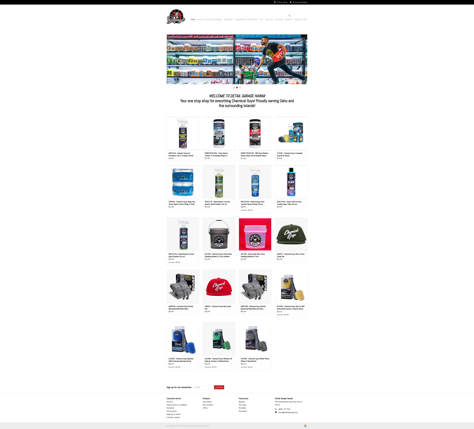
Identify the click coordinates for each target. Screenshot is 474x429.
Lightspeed (206, 426)
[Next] (302, 59)
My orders (242, 405)
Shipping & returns (174, 414)
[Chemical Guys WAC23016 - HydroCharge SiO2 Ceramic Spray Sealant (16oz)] (255, 182)
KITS (261, 19)
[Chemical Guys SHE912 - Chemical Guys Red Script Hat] (219, 287)
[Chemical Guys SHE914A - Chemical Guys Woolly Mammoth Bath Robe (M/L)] (183, 287)
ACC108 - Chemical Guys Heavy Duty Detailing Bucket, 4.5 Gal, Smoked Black (218, 255)
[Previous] (171, 59)
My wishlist (243, 411)
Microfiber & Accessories (246, 19)
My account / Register (300, 2)
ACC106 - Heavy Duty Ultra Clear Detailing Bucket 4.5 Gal (253, 255)
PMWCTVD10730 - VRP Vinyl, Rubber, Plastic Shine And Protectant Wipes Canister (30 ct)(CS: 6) (254, 154)
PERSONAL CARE (300, 19)
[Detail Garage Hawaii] (176, 17)
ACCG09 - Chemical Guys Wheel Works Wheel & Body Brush (255, 360)
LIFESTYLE (269, 19)
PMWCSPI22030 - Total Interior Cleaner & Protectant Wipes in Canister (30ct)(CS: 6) (216, 154)
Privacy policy (172, 411)
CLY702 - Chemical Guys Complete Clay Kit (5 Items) (290, 154)
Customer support (173, 417)
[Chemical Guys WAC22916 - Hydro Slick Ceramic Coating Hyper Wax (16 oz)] (291, 182)
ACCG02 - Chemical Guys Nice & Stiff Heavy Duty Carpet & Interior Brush (290, 307)
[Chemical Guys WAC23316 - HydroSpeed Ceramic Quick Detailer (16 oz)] (183, 234)
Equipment (228, 19)
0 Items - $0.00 (282, 2)
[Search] (290, 16)
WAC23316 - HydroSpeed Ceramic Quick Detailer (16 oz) (181, 255)
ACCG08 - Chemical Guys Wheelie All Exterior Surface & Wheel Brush (218, 360)
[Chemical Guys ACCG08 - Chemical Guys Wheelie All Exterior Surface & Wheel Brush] (219, 339)
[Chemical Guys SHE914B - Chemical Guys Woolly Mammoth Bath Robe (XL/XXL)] (255, 287)
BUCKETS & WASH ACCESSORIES (209, 19)
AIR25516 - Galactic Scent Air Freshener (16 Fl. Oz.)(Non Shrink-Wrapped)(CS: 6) (181, 154)
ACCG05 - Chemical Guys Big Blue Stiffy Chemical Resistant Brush (181, 360)
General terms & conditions (177, 405)
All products (207, 402)
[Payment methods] (304, 426)
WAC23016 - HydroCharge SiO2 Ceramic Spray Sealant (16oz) (253, 203)
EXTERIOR (279, 19)
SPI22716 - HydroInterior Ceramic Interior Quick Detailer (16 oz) (217, 203)
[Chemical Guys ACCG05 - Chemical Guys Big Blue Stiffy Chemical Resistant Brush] (183, 339)
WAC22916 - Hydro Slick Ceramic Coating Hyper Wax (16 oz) (289, 203)
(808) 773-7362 (284, 409)
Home (193, 19)
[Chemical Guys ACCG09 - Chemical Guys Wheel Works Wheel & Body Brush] (255, 339)
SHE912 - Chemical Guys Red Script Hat (218, 307)
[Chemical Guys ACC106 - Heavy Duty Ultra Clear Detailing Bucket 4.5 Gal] (255, 234)
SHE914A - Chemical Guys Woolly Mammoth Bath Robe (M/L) (181, 307)
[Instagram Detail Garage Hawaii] (305, 387)
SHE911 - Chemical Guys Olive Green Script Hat (291, 255)
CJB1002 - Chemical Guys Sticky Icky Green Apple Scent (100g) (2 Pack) (182, 203)
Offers (205, 408)
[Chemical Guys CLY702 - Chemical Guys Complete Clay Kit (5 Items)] (291, 133)
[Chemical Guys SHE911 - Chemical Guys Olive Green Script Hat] (291, 234)
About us (170, 402)
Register (242, 402)
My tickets (242, 408)
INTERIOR (288, 19)
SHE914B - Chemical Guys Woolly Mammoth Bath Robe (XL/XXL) (253, 307)
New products (208, 405)
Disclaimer (170, 408)
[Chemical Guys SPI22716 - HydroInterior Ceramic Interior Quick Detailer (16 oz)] (219, 182)
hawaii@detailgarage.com (288, 412)
